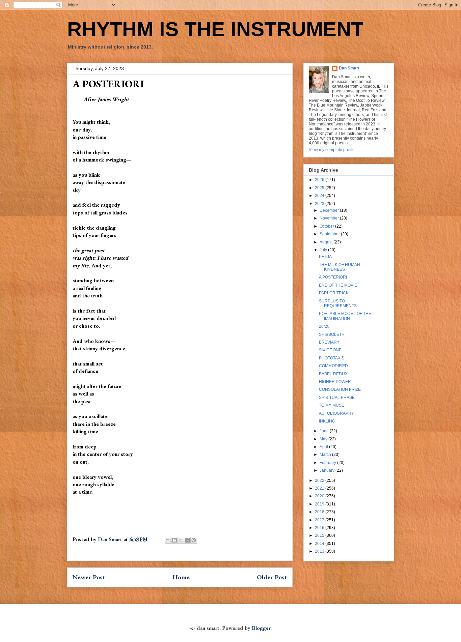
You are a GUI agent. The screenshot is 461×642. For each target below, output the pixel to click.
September (330, 234)
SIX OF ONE (330, 350)
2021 (320, 488)
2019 (320, 504)
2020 (320, 496)
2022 (320, 480)
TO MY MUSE (331, 405)
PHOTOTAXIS (331, 358)
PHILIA (325, 256)
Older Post (272, 577)
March (326, 454)
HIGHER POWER (335, 381)
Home (181, 577)
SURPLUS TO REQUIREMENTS (338, 303)
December (330, 210)
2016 (320, 527)
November (330, 218)
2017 (320, 520)
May (324, 439)
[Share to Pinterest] (193, 540)
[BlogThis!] (174, 540)
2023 (320, 203)
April (324, 446)
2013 (320, 551)
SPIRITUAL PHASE (337, 397)
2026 (320, 179)
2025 (320, 187)
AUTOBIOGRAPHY (336, 413)
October (327, 226)
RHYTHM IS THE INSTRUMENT (215, 29)
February (328, 462)
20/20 (324, 326)
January (327, 470)
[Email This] (168, 540)
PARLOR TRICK (334, 293)
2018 (320, 511)
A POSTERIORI (333, 277)
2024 (320, 195)
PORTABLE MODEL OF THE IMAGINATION (345, 316)
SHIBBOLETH (332, 334)
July (324, 249)
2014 (320, 543)
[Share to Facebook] (187, 540)
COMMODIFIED (333, 365)
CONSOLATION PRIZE (340, 389)
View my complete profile (332, 149)
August (326, 242)
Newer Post (89, 577)
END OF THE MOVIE (338, 285)
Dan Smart (349, 68)
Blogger (261, 628)
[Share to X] (181, 540)
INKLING (327, 421)
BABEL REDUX (333, 374)
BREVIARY (329, 342)
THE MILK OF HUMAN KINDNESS (339, 267)
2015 (320, 535)
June (325, 431)
